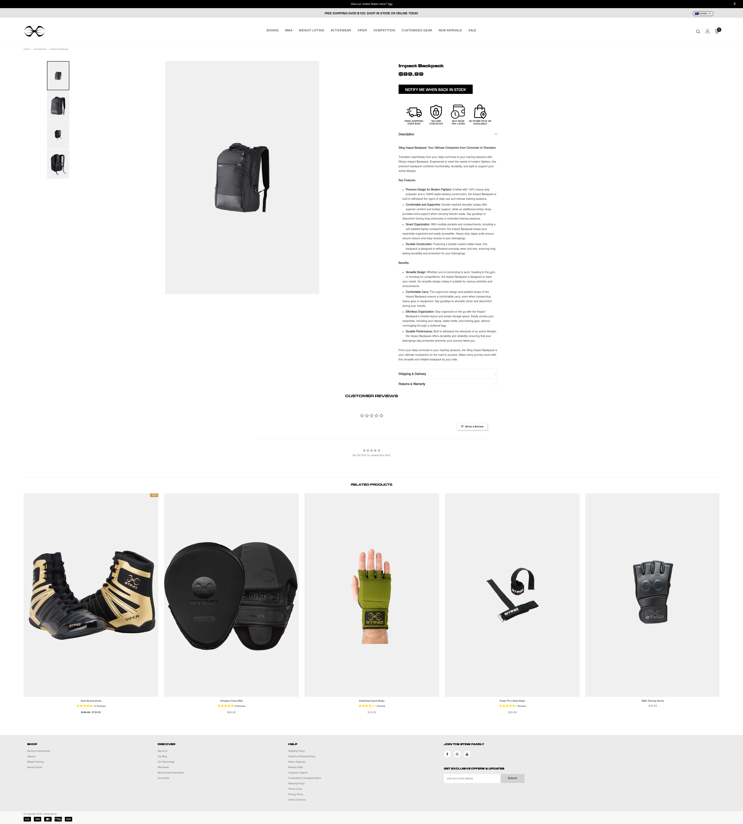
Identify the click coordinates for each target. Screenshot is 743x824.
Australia (703, 14)
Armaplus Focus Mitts (231, 701)
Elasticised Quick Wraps (371, 701)
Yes (390, 3)
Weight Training (35, 762)
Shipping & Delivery (412, 374)
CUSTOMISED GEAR (417, 30)
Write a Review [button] (474, 426)
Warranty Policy (296, 784)
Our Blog (162, 756)
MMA (289, 30)
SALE (472, 30)
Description (406, 134)
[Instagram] (457, 754)
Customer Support (297, 773)
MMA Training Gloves (653, 701)
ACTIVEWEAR (341, 30)
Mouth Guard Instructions (171, 773)
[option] (242, 177)
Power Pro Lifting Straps (512, 701)
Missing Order (295, 767)
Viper (362, 30)
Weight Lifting (311, 30)
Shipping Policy (296, 751)
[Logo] (46, 31)
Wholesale (163, 767)
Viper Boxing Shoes (90, 701)
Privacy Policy (295, 794)
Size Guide (163, 778)
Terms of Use (295, 789)
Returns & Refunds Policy (301, 756)
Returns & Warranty (412, 384)
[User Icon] (707, 31)
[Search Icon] (698, 31)
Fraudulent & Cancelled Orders (304, 778)
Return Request (296, 762)
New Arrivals (450, 30)
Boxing (273, 30)
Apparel (31, 756)
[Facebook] (447, 754)
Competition (384, 30)
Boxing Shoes (34, 767)
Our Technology (166, 762)
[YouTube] (467, 754)
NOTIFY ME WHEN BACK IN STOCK (435, 89)
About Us (162, 751)
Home (27, 49)
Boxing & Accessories (38, 751)
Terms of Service (297, 800)
